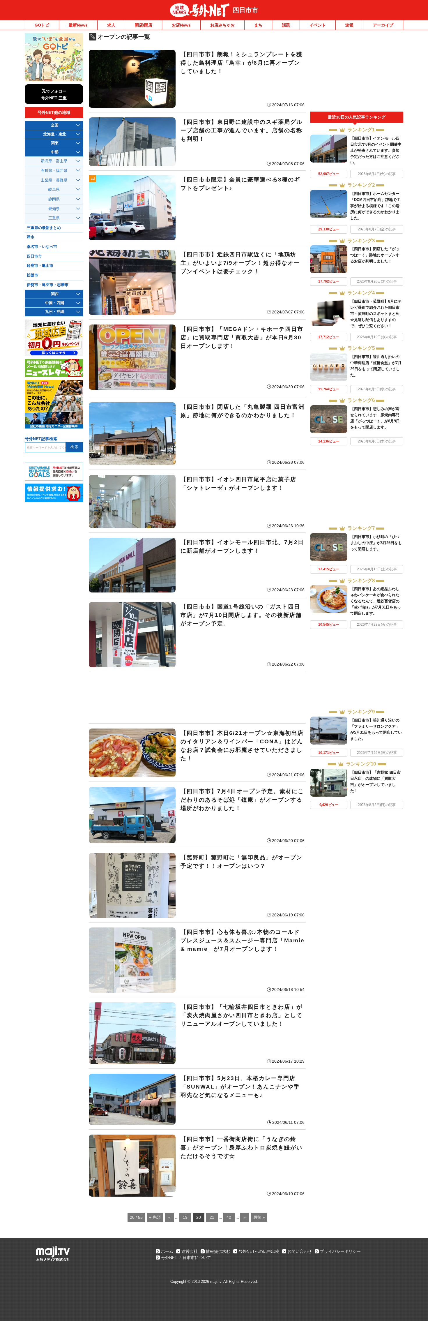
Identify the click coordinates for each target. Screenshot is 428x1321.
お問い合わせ (299, 1251)
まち (258, 25)
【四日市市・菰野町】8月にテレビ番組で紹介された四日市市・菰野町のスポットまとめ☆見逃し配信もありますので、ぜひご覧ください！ (376, 313)
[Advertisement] (197, 697)
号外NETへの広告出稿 (258, 1251)
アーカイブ (383, 25)
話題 (286, 25)
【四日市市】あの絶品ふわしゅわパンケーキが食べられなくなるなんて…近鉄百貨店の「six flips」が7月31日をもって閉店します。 (375, 601)
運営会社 (189, 1251)
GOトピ (42, 25)
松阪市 (32, 275)
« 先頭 (155, 1217)
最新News (78, 25)
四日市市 (245, 10)
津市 (30, 237)
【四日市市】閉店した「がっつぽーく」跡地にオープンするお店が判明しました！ (374, 255)
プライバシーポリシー (340, 1251)
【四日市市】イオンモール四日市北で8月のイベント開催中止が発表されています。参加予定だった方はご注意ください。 (376, 150)
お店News (181, 25)
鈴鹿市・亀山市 (40, 266)
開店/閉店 (143, 25)
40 (229, 1217)
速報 (349, 25)
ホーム (167, 1251)
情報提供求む (218, 1251)
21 (212, 1217)
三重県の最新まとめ (44, 228)
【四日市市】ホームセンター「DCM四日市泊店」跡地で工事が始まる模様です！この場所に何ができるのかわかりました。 (375, 205)
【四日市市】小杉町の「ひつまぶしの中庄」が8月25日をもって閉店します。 (376, 543)
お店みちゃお (222, 25)
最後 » (259, 1217)
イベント (317, 25)
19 (185, 1217)
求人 (111, 25)
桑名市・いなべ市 (42, 247)
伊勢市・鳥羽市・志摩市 (47, 285)
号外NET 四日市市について (186, 1257)
